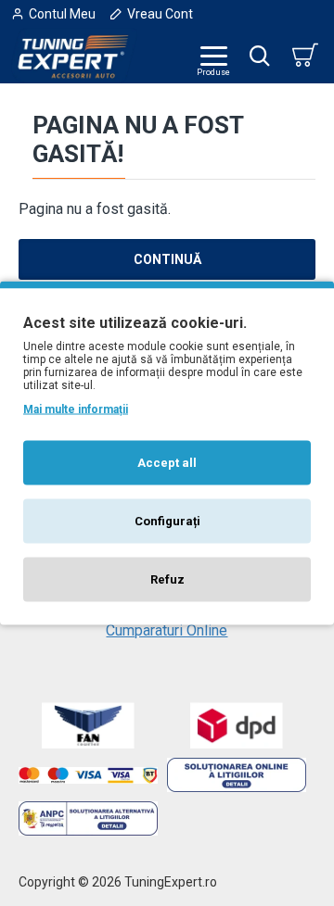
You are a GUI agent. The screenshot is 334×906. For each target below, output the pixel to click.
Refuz (167, 579)
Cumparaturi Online (166, 630)
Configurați (167, 521)
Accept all (167, 463)
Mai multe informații (75, 409)
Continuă (167, 259)
